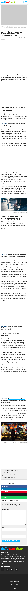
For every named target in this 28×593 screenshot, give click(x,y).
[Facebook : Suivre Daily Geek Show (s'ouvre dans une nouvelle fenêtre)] (2, 569)
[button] (26, 2)
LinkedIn (6, 489)
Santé (14, 477)
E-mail (4, 534)
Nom (3, 527)
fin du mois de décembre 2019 (8, 140)
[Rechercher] (23, 2)
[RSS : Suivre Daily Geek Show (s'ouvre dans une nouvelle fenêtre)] (11, 569)
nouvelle (17, 474)
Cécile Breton (7, 470)
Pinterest (6, 491)
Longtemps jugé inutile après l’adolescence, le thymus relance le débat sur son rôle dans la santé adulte (14, 328)
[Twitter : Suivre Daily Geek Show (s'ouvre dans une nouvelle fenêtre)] (16, 569)
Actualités (10, 477)
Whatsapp (6, 497)
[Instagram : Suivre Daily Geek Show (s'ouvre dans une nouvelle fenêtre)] (7, 569)
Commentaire (5, 509)
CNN (5, 179)
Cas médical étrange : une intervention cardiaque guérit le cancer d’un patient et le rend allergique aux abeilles (13, 125)
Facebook (6, 486)
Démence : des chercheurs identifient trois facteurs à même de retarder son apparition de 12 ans (13, 256)
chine (9, 474)
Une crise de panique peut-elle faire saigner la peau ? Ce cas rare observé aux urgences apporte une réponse (13, 400)
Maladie (4, 475)
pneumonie (22, 474)
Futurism (8, 472)
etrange (12, 474)
